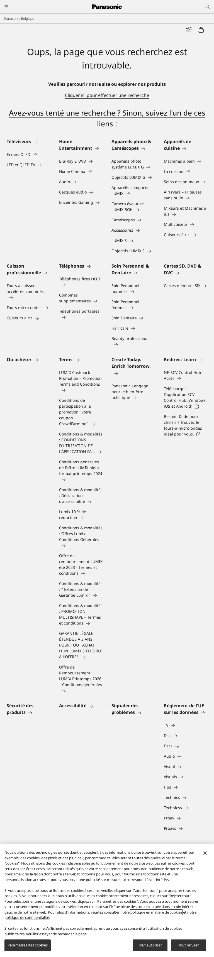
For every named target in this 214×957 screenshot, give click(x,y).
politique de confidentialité (26, 917)
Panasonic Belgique (19, 18)
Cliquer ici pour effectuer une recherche (107, 95)
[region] (107, 900)
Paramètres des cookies (28, 945)
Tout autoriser (150, 945)
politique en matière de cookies (156, 912)
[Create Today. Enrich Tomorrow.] (133, 373)
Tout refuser (188, 945)
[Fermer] (205, 853)
